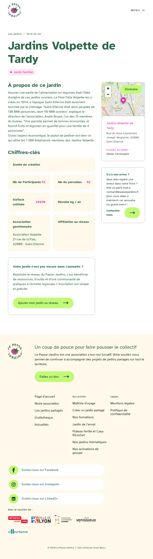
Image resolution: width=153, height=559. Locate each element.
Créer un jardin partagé (89, 410)
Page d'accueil (45, 397)
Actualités (42, 425)
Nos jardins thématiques (90, 442)
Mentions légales (122, 403)
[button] (123, 100)
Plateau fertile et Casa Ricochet (88, 433)
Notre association (47, 404)
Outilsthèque (44, 418)
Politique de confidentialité (120, 412)
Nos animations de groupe (86, 451)
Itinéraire (131, 89)
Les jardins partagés (49, 410)
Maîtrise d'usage (84, 403)
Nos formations (83, 417)
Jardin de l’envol (84, 424)
